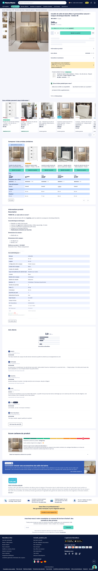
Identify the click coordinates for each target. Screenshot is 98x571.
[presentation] (88, 454)
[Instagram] (76, 554)
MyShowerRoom (58, 96)
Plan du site (19, 569)
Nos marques (36, 546)
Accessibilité (92, 569)
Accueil (3, 9)
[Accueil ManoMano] (9, 2)
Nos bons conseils (37, 540)
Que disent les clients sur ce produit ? (82, 86)
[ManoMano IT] (34, 561)
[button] (72, 74)
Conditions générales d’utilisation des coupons (13, 557)
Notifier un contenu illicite (8, 549)
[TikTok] (79, 554)
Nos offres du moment (38, 549)
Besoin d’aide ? (6, 544)
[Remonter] (94, 561)
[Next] (88, 200)
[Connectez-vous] (91, 2)
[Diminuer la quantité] (52, 33)
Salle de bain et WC (10, 9)
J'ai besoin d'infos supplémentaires (60, 90)
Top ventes (36, 553)
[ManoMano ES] (45, 561)
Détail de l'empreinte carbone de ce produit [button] (20, 454)
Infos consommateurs (76, 569)
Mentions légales (27, 569)
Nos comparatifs (37, 544)
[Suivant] (94, 135)
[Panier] (94, 2)
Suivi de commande (7, 540)
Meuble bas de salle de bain (41, 9)
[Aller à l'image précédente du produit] (11, 32)
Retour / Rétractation (7, 542)
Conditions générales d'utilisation (61, 569)
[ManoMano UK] (38, 561)
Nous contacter (6, 546)
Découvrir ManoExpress (39, 555)
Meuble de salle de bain (20, 9)
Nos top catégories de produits (40, 542)
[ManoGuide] (94, 567)
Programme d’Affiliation (8, 555)
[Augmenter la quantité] (58, 33)
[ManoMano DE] (41, 561)
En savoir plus (63, 532)
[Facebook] (69, 554)
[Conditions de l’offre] (94, 28)
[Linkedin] (66, 554)
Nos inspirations (37, 551)
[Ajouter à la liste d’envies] (93, 33)
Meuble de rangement (30, 9)
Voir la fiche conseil (75, 471)
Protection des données (39, 569)
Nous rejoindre (6, 553)
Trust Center (49, 569)
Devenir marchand (6, 551)
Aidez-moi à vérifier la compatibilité (61, 86)
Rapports (85, 569)
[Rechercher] (20, 3)
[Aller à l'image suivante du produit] (45, 32)
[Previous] (84, 200)
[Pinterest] (73, 554)
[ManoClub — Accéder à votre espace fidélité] (87, 2)
